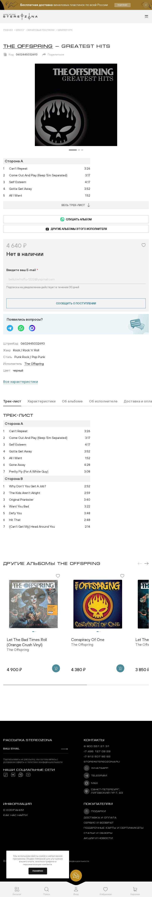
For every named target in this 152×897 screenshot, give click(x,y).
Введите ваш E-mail (22, 270)
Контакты (94, 740)
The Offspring (28, 46)
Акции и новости (98, 838)
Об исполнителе (103, 401)
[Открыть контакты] (76, 876)
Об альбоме (72, 401)
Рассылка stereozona (27, 740)
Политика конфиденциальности (71, 861)
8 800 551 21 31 (96, 746)
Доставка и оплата (100, 818)
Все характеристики (20, 381)
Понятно (37, 871)
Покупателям (98, 803)
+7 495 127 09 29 (97, 751)
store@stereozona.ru (102, 762)
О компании (13, 810)
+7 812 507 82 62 (97, 757)
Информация (17, 803)
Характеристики (42, 401)
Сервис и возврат (99, 823)
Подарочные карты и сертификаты (113, 828)
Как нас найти (15, 815)
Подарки (98, 811)
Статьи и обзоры (98, 833)
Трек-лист (12, 401)
